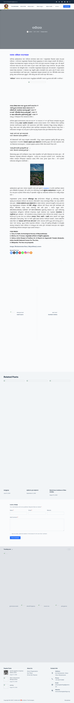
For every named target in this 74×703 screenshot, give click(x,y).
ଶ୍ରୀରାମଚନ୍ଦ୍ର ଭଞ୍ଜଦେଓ (32, 490)
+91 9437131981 (59, 680)
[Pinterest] (19, 252)
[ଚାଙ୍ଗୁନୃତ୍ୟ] (14, 434)
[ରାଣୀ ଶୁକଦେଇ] (57, 606)
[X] (14, 252)
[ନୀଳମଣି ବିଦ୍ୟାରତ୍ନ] (23, 606)
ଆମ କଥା (57, 6)
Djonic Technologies (29, 700)
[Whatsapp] (22, 252)
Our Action (23, 6)
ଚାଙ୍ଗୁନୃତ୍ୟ (6, 490)
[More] (31, 252)
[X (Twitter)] (67, 1)
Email (30, 510)
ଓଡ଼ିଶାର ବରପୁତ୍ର (40, 6)
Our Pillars (30, 673)
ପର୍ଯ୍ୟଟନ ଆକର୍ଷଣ (49, 6)
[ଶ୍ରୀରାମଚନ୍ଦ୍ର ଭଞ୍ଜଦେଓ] (37, 434)
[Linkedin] (17, 252)
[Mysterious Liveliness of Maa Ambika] (60, 434)
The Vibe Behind (14, 6)
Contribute (66, 6)
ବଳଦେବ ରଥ (46, 606)
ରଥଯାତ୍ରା (46, 188)
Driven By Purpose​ (32, 675)
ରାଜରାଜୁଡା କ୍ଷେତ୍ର (44, 31)
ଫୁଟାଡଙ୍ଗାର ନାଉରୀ (13, 606)
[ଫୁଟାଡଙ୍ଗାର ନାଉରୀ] (6, 606)
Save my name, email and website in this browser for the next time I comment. (29, 533)
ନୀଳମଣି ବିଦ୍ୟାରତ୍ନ (31, 606)
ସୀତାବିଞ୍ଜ (12, 685)
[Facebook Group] (59, 1)
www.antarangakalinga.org (62, 691)
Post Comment (15, 537)
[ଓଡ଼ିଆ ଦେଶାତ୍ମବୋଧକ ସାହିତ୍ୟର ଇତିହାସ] (6, 679)
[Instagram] (61, 1)
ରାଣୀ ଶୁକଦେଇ (64, 606)
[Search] (69, 1)
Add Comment (14, 517)
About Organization (32, 671)
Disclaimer (67, 700)
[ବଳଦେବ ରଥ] (40, 606)
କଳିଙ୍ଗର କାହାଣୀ (31, 6)
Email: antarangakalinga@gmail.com (11, 1)
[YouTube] (64, 1)
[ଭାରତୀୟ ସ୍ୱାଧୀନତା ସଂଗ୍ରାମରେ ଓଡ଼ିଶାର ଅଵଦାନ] (6, 672)
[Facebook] (56, 1)
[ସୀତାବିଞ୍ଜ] (6, 686)
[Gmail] (28, 252)
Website (49, 510)
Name (12, 510)
